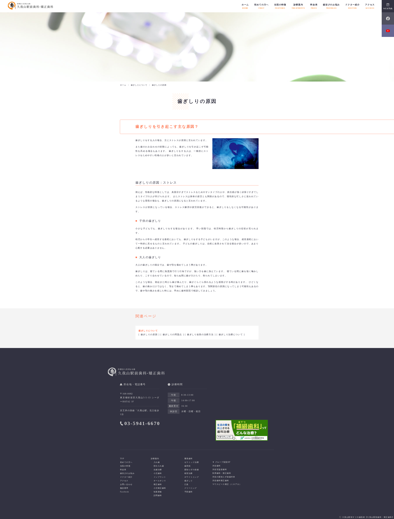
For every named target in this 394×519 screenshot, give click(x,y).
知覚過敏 (158, 492)
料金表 (314, 6)
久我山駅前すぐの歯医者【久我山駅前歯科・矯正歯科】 (368, 517)
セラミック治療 (191, 462)
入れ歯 (157, 462)
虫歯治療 (158, 470)
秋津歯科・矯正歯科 (221, 473)
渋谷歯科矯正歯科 (220, 480)
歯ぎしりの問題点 (172, 334)
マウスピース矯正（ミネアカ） (226, 484)
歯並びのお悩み (331, 6)
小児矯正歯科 (160, 488)
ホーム (245, 6)
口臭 (186, 484)
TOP (122, 458)
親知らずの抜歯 (191, 470)
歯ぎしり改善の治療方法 (200, 334)
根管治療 (188, 473)
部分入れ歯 (159, 466)
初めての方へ (261, 6)
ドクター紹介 (352, 6)
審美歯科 (188, 458)
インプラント (160, 477)
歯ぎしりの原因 (149, 334)
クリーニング (190, 488)
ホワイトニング (191, 477)
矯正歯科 (158, 484)
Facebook (124, 492)
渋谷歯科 (216, 466)
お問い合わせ (126, 484)
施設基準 (124, 488)
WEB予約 (387, 9)
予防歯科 (188, 492)
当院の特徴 (280, 6)
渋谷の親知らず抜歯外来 (223, 477)
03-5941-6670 (142, 423)
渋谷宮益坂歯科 (219, 469)
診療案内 (298, 6)
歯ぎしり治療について (231, 334)
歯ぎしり (188, 481)
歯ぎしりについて (148, 331)
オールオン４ (160, 481)
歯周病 (187, 466)
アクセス (370, 6)
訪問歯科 (158, 495)
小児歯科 (158, 473)
